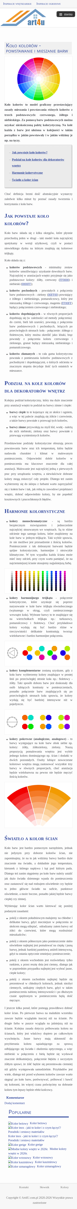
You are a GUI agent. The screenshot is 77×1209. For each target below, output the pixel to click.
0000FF (26, 284)
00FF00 (52, 294)
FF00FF (67, 303)
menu (68, 14)
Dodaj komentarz (14, 1103)
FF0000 (64, 279)
